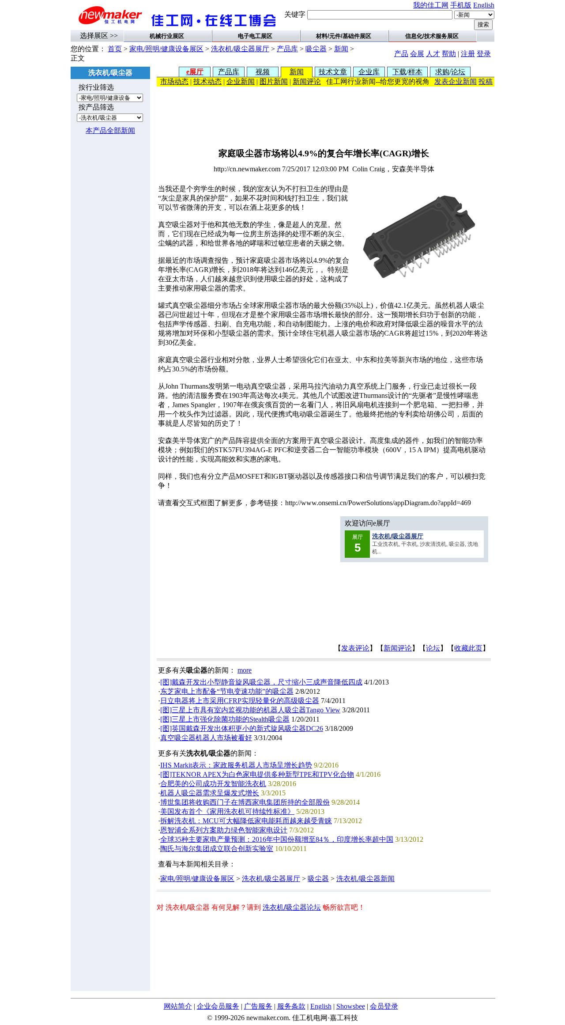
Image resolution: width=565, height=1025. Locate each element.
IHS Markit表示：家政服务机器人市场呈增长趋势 (236, 765)
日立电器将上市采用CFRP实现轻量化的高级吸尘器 (239, 700)
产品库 (287, 49)
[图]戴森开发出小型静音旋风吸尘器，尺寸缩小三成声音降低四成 (261, 682)
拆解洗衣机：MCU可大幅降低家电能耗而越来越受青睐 (246, 821)
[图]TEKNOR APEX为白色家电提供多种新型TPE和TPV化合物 (257, 774)
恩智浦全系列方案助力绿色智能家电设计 (223, 830)
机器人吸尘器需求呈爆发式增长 (209, 793)
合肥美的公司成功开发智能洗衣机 (213, 783)
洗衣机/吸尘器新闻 (365, 878)
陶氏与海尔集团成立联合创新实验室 (216, 848)
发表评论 (355, 648)
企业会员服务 (218, 1006)
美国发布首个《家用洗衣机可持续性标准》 (227, 811)
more (244, 670)
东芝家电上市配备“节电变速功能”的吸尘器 (227, 691)
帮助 (449, 53)
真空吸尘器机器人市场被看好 (206, 737)
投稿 (485, 81)
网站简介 (178, 1006)
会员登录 (384, 1006)
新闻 (341, 49)
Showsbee (350, 1006)
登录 (484, 53)
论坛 (433, 648)
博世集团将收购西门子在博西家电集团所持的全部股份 (245, 802)
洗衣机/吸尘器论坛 (292, 907)
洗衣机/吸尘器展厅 (240, 49)
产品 (401, 53)
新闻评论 (398, 648)
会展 (417, 53)
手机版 (460, 5)
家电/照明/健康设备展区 (166, 49)
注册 (468, 53)
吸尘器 (316, 49)
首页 (115, 49)
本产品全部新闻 (110, 130)
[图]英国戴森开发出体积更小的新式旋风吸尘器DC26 (241, 728)
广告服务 (258, 1006)
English (483, 5)
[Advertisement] (325, 114)
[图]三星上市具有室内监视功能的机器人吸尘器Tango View (250, 710)
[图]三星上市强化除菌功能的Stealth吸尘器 (225, 719)
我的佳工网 (430, 5)
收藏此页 (468, 648)
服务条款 (291, 1006)
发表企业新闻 (455, 81)
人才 (433, 53)
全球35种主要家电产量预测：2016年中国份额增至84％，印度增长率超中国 (276, 839)
